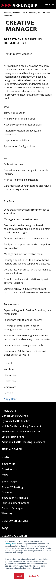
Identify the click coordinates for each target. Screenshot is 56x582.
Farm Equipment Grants (15, 503)
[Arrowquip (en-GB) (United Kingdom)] (19, 6)
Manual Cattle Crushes (14, 415)
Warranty (7, 513)
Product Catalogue (12, 508)
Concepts (7, 492)
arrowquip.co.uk (12, 12)
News (4, 474)
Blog (5, 457)
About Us (8, 464)
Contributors (9, 469)
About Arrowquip (31, 12)
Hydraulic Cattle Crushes (15, 421)
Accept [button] (19, 576)
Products (8, 410)
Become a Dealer (14, 536)
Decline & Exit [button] (34, 576)
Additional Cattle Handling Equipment (23, 442)
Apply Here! (10, 399)
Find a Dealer (11, 449)
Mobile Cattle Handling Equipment (21, 426)
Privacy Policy (10, 543)
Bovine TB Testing (12, 487)
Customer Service (15, 521)
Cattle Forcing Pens (12, 436)
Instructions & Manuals (14, 497)
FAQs (4, 528)
